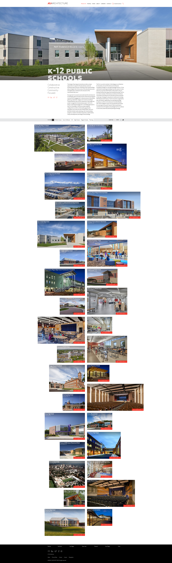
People (89, 3)
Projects (83, 3)
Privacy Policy (54, 557)
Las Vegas (72, 546)
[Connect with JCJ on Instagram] (61, 551)
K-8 (72, 120)
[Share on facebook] (57, 97)
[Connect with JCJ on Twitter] (56, 551)
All (53, 120)
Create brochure (117, 3)
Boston (49, 546)
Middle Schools (58, 120)
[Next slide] (170, 42)
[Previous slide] (2, 42)
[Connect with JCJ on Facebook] (59, 551)
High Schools (77, 120)
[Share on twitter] (54, 97)
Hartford (60, 546)
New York (84, 546)
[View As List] (121, 119)
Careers (103, 3)
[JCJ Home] (58, 3)
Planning (91, 120)
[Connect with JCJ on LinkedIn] (52, 551)
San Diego (107, 546)
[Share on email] (48, 97)
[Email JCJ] (48, 551)
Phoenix (96, 546)
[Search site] (123, 3)
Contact (109, 3)
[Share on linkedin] (51, 97)
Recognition (71, 557)
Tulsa (119, 546)
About (98, 3)
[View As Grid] (123, 119)
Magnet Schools (84, 120)
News (93, 3)
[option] (86, 43)
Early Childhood (66, 120)
